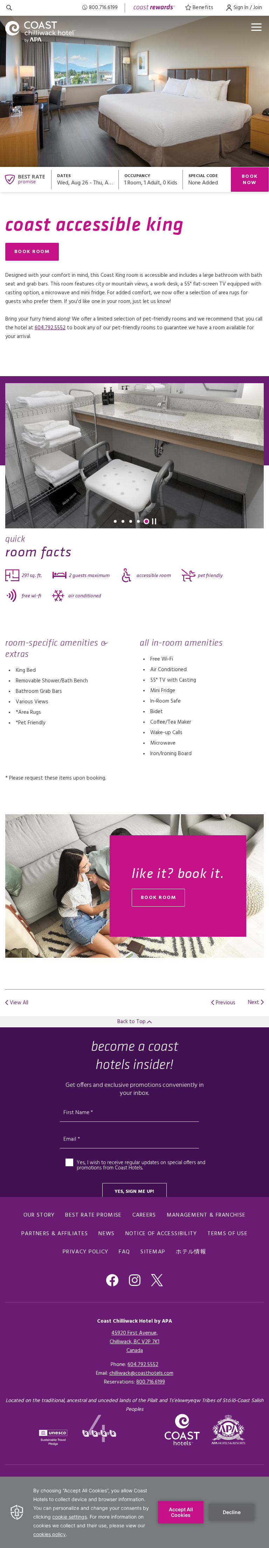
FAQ (124, 1252)
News (106, 1233)
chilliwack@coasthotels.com (141, 1373)
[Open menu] (256, 27)
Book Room (32, 252)
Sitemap (152, 1252)
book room (158, 898)
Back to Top (132, 1022)
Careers (144, 1215)
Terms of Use (227, 1233)
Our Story (39, 1215)
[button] (115, 521)
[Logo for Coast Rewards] (154, 8)
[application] (134, 1512)
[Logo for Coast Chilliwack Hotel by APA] (40, 31)
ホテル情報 (191, 1252)
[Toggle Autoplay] (154, 521)
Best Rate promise (93, 1215)
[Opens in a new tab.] (229, 1429)
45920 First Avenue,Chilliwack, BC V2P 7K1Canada (134, 1342)
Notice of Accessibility (161, 1233)
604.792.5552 (50, 328)
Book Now (250, 180)
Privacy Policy (85, 1252)
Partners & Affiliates (54, 1233)
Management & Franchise (206, 1215)
